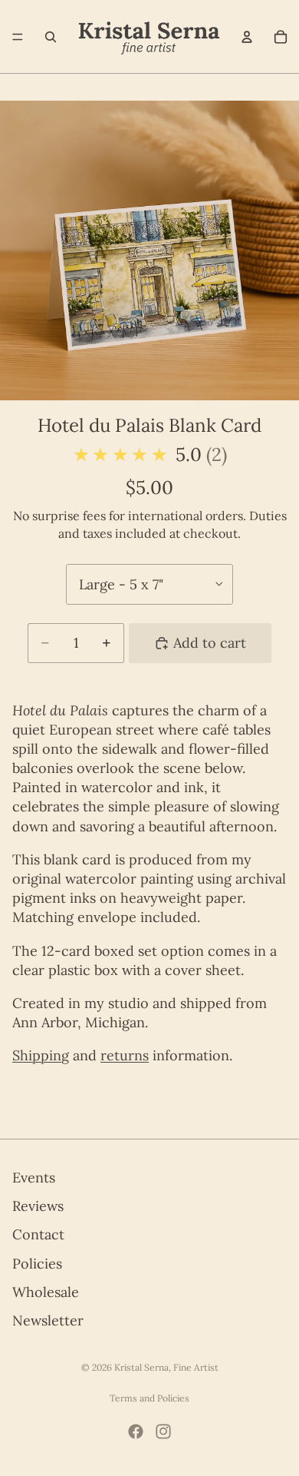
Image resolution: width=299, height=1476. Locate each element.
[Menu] (17, 37)
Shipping (40, 1055)
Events (33, 1177)
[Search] (50, 37)
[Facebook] (136, 1431)
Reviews (38, 1206)
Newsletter (48, 1319)
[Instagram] (163, 1431)
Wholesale (45, 1291)
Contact (38, 1234)
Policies (37, 1263)
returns (124, 1055)
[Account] (247, 37)
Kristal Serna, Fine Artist (166, 1367)
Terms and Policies (149, 1398)
